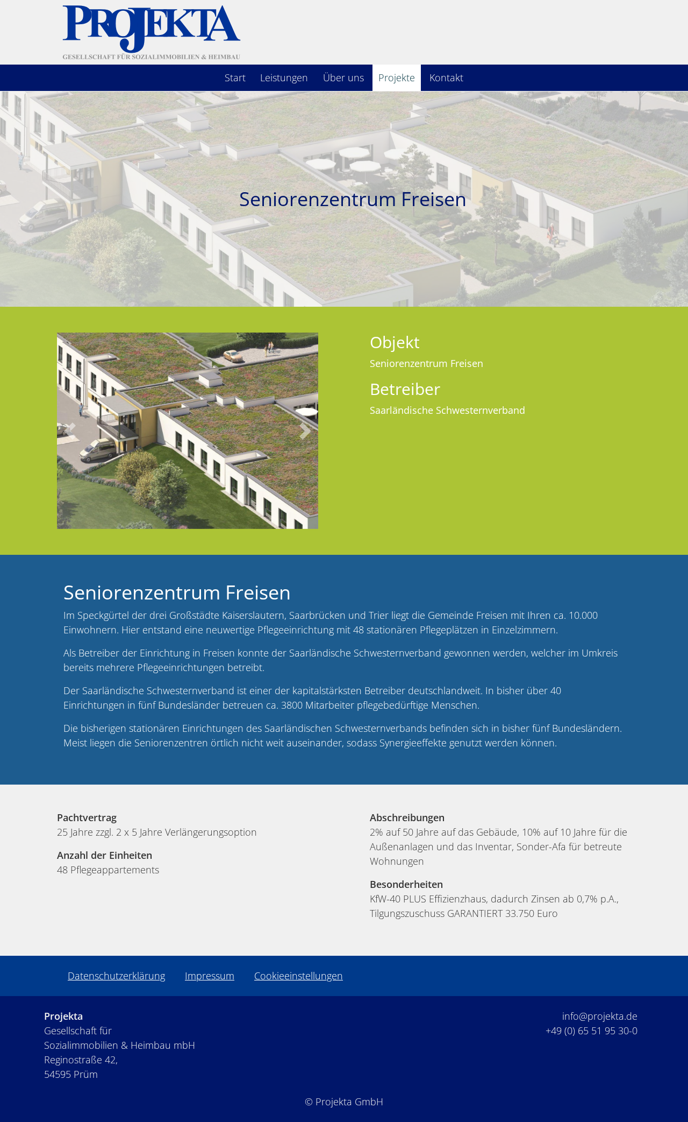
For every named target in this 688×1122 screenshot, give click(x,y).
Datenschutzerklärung (116, 975)
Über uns (343, 77)
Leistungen (284, 77)
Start (235, 77)
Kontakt (446, 77)
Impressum (209, 975)
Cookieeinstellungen (298, 975)
